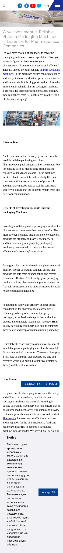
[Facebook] (26, 7)
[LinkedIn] (20, 6)
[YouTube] (33, 7)
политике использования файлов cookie (16, 486)
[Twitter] (39, 7)
